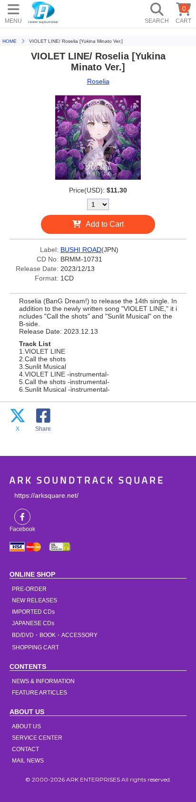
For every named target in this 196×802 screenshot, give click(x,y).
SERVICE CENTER (37, 737)
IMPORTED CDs (33, 612)
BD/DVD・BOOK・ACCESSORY (55, 635)
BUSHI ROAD (80, 249)
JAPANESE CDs (33, 623)
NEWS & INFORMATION (43, 681)
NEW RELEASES (34, 600)
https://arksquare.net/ (46, 495)
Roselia (98, 81)
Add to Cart (105, 224)
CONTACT (25, 749)
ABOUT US (26, 726)
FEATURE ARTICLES (39, 692)
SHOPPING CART (35, 647)
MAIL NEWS (28, 760)
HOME (43, 12)
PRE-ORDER (29, 589)
